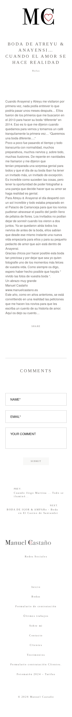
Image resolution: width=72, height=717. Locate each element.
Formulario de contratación (36, 606)
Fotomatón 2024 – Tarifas (36, 674)
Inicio (36, 587)
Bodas (36, 71)
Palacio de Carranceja (24, 207)
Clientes (36, 645)
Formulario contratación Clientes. (36, 664)
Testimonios (36, 654)
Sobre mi (36, 625)
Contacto (36, 635)
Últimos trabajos (36, 615)
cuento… (33, 313)
